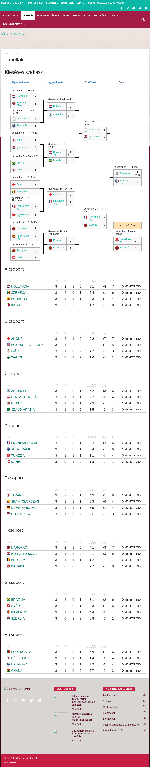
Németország (23, 507)
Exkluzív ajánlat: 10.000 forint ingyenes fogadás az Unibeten (83, 700)
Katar (16, 305)
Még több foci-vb (104, 15)
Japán (20, 139)
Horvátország (24, 553)
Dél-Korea (22, 169)
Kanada (17, 566)
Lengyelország (25, 397)
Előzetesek (67, 2)
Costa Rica (20, 514)
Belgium (18, 560)
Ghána (16, 670)
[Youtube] (146, 8)
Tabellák (27, 15)
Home (7, 53)
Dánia (16, 461)
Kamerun (19, 612)
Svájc (19, 257)
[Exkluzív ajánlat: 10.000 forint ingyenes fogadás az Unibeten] (61, 700)
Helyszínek (80, 15)
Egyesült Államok (21, 103)
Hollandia (22, 96)
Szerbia (18, 618)
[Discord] (133, 8)
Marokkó (93, 225)
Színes (80, 2)
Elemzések (52, 2)
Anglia (20, 184)
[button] (143, 20)
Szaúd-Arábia (23, 409)
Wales (16, 357)
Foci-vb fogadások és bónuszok (105, 2)
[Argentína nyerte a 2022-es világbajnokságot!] (61, 718)
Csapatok (9, 15)
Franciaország (24, 443)
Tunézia (18, 455)
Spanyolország (25, 501)
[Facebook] (121, 8)
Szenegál (22, 191)
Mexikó (17, 403)
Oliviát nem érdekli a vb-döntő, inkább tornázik (83, 733)
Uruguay (19, 664)
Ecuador (19, 299)
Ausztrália (22, 125)
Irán (15, 351)
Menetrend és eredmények (53, 15)
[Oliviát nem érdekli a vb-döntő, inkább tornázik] (61, 735)
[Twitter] (140, 8)
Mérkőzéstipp (110, 707)
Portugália (58, 247)
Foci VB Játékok (12, 24)
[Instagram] (127, 8)
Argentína (58, 114)
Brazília (57, 160)
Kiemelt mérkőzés (113, 730)
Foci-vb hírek (35, 2)
